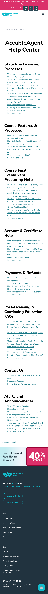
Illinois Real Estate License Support (22, 384)
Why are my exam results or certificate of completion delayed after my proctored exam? (24, 213)
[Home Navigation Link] (12, 14)
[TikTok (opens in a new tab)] (4, 581)
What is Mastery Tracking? (18, 155)
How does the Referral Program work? (23, 286)
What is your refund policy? (18, 283)
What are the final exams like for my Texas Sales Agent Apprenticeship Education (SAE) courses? (25, 335)
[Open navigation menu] (43, 14)
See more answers (15, 113)
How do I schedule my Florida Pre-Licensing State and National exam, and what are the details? (23, 108)
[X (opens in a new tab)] (11, 581)
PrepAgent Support (15, 381)
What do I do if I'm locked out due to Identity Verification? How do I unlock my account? (24, 149)
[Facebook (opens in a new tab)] (17, 581)
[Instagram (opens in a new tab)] (7, 581)
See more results (9, 442)
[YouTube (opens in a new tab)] (14, 581)
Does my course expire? (17, 144)
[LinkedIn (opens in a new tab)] (20, 581)
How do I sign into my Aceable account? (24, 141)
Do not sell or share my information (11, 571)
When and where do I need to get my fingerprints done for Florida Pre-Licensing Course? (25, 88)
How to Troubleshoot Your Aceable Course (25, 249)
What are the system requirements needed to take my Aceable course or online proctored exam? (23, 193)
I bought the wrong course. (18, 257)
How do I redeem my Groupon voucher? (24, 292)
